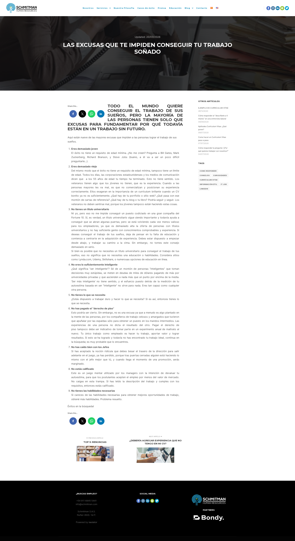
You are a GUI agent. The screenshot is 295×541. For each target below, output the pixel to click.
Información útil (208, 184)
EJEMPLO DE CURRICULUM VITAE (213, 108)
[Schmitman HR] (21, 8)
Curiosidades (220, 175)
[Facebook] (268, 8)
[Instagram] (273, 8)
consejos (205, 175)
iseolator (93, 522)
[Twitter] (287, 8)
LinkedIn (204, 189)
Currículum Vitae (209, 180)
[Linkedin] (278, 8)
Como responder (208, 171)
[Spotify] (282, 8)
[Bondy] (209, 504)
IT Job (224, 184)
